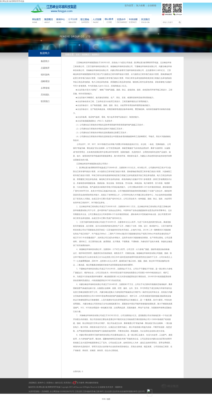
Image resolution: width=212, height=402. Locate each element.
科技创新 (134, 20)
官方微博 (80, 383)
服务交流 (59, 383)
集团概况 (49, 20)
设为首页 (129, 5)
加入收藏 (140, 5)
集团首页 (37, 20)
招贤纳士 (50, 383)
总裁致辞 (45, 68)
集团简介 (95, 55)
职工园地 (85, 20)
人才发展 (97, 20)
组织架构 (45, 74)
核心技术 (109, 20)
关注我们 (146, 20)
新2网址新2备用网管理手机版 (12, 1)
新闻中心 (61, 20)
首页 (78, 55)
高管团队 (45, 95)
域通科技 (118, 387)
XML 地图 (106, 399)
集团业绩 (73, 20)
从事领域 (45, 88)
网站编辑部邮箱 (91, 383)
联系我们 (45, 101)
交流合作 (121, 20)
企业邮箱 (152, 5)
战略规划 (45, 81)
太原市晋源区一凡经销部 (38, 391)
